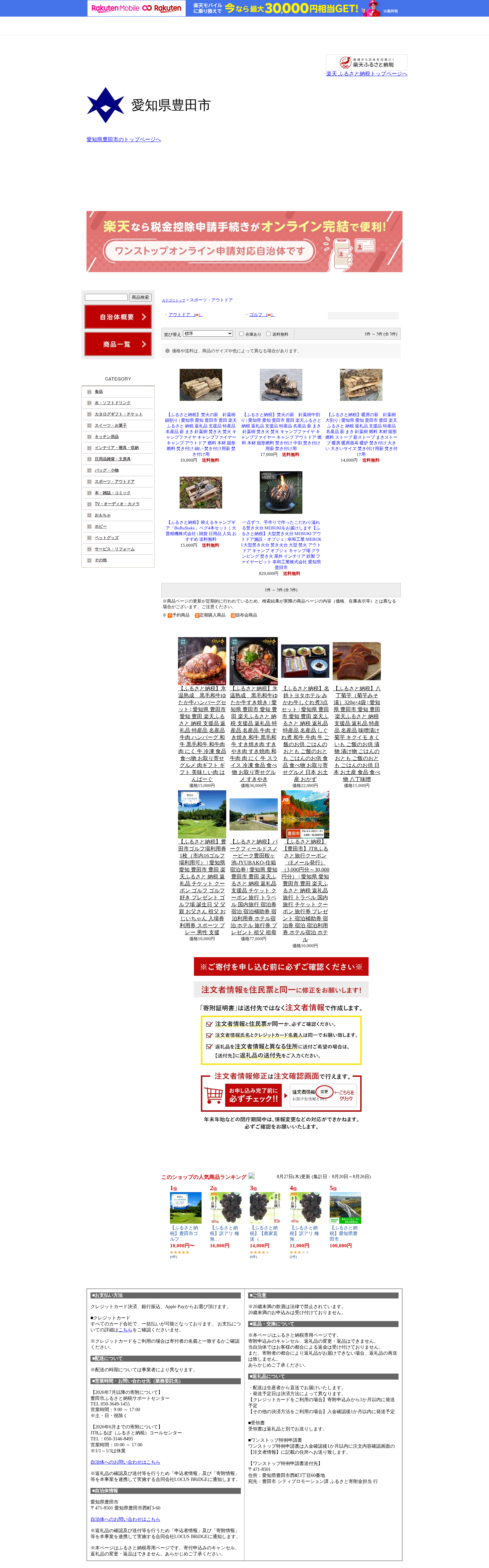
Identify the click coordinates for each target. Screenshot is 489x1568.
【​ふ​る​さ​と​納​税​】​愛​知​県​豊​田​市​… (344, 1233)
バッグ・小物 (107, 470)
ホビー (101, 526)
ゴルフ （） (262, 314)
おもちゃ (103, 515)
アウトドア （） (186, 314)
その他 (101, 560)
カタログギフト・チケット (119, 414)
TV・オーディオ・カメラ (117, 504)
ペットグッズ (107, 537)
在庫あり (253, 334)
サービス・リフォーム (115, 549)
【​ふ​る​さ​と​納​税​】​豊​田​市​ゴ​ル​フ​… (184, 1233)
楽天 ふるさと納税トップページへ (367, 73)
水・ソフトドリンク (113, 402)
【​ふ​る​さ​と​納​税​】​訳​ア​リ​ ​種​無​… (224, 1233)
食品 (99, 391)
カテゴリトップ (173, 300)
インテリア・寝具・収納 (117, 447)
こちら (125, 1329)
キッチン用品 (107, 436)
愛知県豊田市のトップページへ (123, 139)
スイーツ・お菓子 (111, 425)
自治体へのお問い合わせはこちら (125, 1462)
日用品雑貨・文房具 (113, 459)
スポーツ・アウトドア (115, 481)
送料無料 (280, 334)
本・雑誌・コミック (113, 493)
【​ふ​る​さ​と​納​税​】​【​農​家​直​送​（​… (264, 1233)
